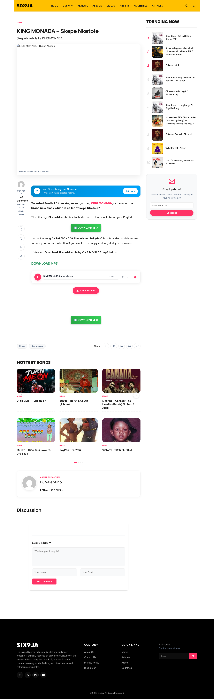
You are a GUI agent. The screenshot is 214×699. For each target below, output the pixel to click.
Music (20, 23)
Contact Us (90, 657)
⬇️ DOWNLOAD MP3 (86, 227)
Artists (125, 662)
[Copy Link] (137, 346)
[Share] (21, 256)
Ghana (22, 346)
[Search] (186, 6)
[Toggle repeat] (123, 277)
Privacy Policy (91, 662)
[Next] (136, 395)
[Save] (21, 247)
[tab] (75, 462)
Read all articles (50, 490)
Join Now (130, 191)
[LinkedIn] (121, 346)
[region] (78, 416)
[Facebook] (106, 346)
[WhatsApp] (129, 346)
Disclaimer (90, 668)
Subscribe (172, 213)
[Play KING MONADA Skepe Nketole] (37, 277)
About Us (89, 652)
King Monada (37, 346)
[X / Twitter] (113, 346)
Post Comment (44, 581)
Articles (126, 657)
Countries (127, 668)
